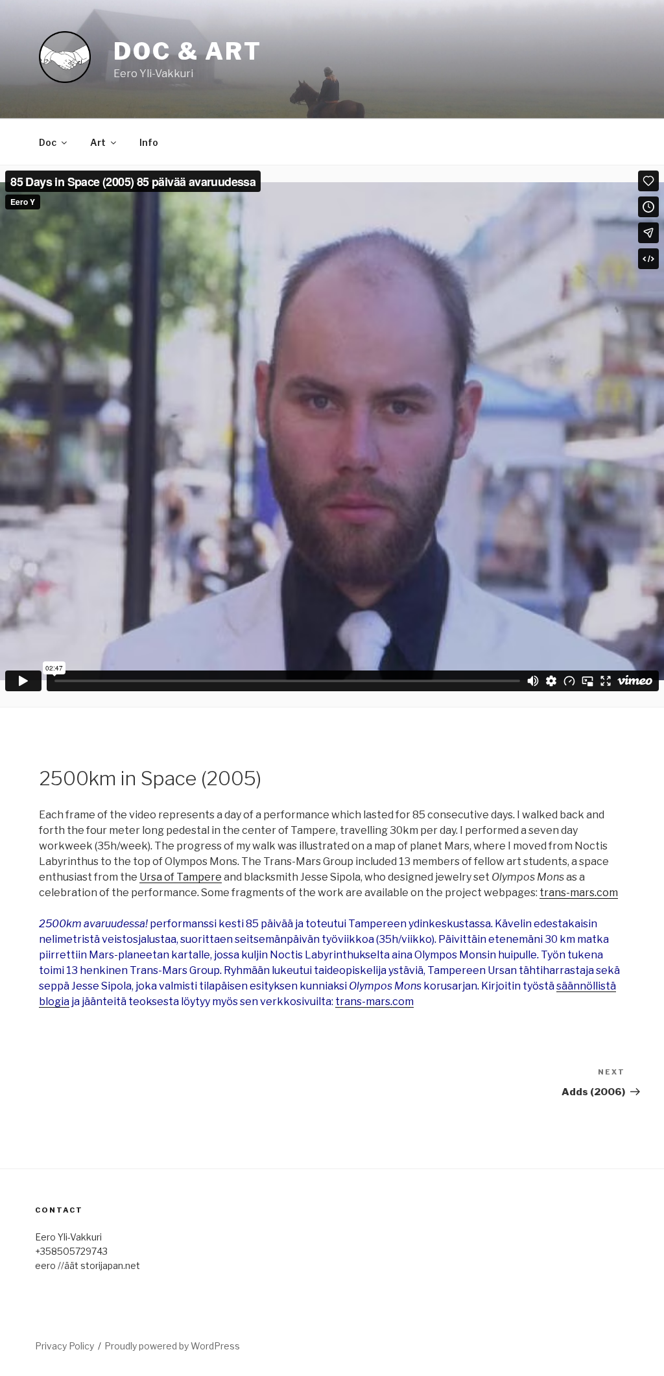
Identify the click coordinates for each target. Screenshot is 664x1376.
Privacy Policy (64, 1345)
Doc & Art (187, 51)
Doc (47, 142)
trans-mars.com (579, 892)
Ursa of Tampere (180, 877)
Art (98, 142)
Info (148, 142)
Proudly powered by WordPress (172, 1345)
